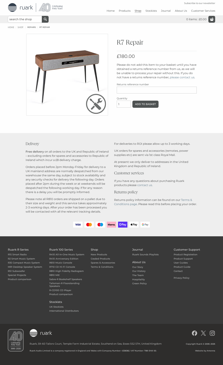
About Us (138, 262)
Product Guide (182, 266)
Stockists (55, 302)
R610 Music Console (60, 262)
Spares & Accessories (103, 262)
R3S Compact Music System (24, 262)
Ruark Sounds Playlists (145, 254)
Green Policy (139, 283)
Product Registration (185, 254)
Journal (137, 249)
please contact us (182, 77)
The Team (138, 275)
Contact (178, 271)
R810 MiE (54, 275)
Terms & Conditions (102, 266)
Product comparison (19, 279)
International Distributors (64, 310)
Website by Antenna (205, 350)
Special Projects (17, 275)
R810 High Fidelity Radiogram (66, 271)
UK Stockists (56, 306)
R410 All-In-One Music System (66, 254)
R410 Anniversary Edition (63, 258)
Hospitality (138, 279)
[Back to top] (219, 361)
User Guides (181, 262)
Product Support (183, 258)
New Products (99, 254)
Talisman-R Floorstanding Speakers (64, 284)
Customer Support (187, 249)
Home (11, 27)
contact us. (145, 185)
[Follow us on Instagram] (212, 333)
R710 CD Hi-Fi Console (62, 266)
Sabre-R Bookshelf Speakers (65, 279)
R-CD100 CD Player (60, 290)
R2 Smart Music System (21, 258)
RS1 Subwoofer (16, 271)
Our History (138, 271)
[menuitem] (111, 12)
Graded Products (100, 258)
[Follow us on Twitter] (203, 333)
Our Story (137, 267)
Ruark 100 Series (61, 249)
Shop (20, 27)
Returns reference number (133, 84)
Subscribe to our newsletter (199, 3)
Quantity (122, 98)
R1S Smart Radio (17, 254)
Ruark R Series (18, 249)
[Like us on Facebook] (194, 333)
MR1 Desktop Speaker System (25, 266)
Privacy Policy (181, 277)
